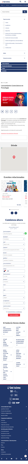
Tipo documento (7, 274)
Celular (5, 268)
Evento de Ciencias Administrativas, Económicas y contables (13, 34)
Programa (5, 247)
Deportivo (7, 30)
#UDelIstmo (3, 133)
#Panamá (16, 133)
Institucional (8, 47)
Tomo (4, 284)
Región (5, 295)
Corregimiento (6, 300)
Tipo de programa (7, 231)
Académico (7, 25)
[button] (14, 157)
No (16, 228)
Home (2, 5)
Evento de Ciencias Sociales (11, 37)
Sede (4, 242)
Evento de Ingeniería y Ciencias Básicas (14, 40)
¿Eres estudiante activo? (14, 227)
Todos (6, 22)
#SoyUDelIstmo (10, 133)
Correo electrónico (7, 263)
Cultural (7, 28)
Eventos (7, 5)
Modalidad (5, 236)
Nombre (5, 252)
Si (12, 228)
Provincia (5, 279)
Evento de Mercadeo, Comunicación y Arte (13, 44)
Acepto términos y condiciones (15, 311)
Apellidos (5, 258)
